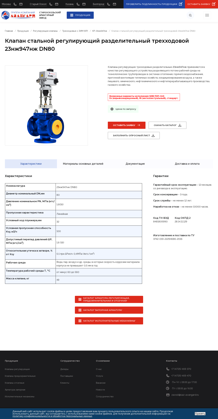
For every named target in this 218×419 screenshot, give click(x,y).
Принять (200, 413)
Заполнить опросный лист (131, 135)
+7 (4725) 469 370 (181, 369)
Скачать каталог (165, 125)
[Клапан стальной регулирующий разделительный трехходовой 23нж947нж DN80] (46, 105)
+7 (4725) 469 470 (181, 375)
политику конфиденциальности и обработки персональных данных (52, 416)
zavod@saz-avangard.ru (185, 394)
